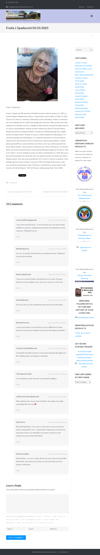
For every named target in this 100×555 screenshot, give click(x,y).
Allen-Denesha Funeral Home (47, 552)
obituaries (13, 183)
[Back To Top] (94, 549)
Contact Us (90, 7)
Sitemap (81, 7)
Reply (18, 237)
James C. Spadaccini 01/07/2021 (19, 192)
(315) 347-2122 (13, 2)
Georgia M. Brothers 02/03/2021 (55, 192)
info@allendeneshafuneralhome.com (20, 7)
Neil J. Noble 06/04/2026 (84, 75)
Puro (66, 552)
